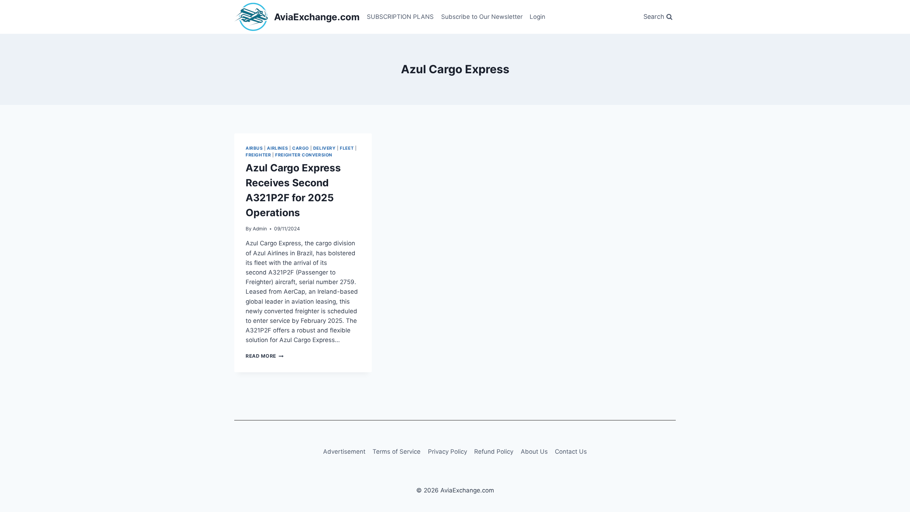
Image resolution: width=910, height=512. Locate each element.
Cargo (300, 148)
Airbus (254, 148)
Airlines (277, 148)
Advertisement (344, 451)
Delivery (324, 148)
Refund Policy (493, 451)
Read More (265, 356)
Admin (260, 228)
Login (537, 16)
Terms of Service (397, 451)
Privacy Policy (447, 451)
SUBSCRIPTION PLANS (400, 16)
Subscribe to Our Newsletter (482, 16)
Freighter (258, 155)
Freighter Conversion (303, 155)
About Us (534, 451)
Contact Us (571, 451)
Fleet (347, 148)
